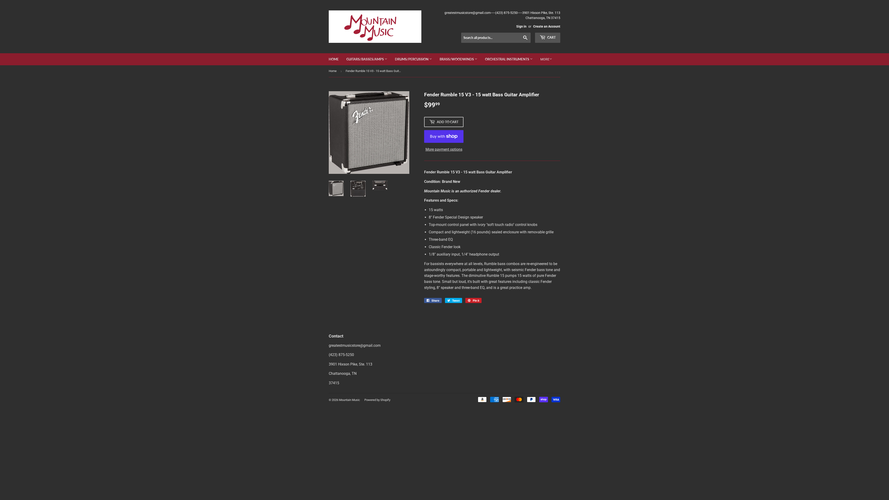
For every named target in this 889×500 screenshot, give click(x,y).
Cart (551, 37)
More (544, 59)
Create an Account (546, 26)
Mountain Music (349, 400)
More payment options (444, 149)
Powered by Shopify (377, 400)
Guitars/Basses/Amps (365, 59)
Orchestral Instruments (507, 59)
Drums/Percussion (412, 59)
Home (334, 59)
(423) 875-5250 (341, 355)
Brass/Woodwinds (457, 59)
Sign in (521, 26)
